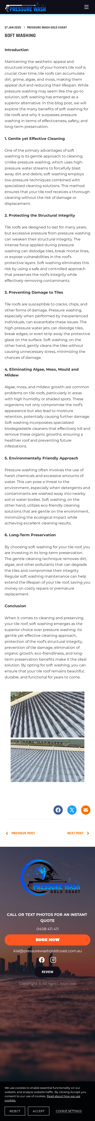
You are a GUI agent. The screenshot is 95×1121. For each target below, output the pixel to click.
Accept (39, 1111)
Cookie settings (69, 1111)
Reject (14, 1111)
